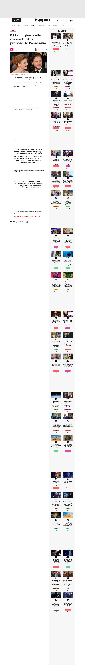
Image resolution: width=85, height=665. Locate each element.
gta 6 (68, 49)
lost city (67, 566)
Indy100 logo (42, 20)
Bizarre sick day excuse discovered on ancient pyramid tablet (56, 446)
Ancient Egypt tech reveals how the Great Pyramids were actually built (68, 523)
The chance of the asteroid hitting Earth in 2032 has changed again (67, 503)
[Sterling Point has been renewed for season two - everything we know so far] (56, 634)
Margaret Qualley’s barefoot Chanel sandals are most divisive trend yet (56, 81)
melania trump (56, 166)
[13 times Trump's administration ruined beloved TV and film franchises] (68, 416)
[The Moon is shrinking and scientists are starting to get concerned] (56, 395)
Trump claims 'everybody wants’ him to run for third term (67, 603)
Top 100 (13, 25)
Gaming (26, 25)
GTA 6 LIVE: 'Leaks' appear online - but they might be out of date (68, 44)
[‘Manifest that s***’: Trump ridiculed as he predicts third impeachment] (56, 94)
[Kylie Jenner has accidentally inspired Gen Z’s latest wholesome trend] (68, 356)
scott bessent (56, 185)
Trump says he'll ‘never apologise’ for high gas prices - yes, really (68, 343)
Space (68, 508)
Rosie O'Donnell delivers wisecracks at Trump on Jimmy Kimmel (68, 404)
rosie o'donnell (68, 409)
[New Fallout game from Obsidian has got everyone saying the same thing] (68, 574)
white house (68, 430)
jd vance (56, 328)
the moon (56, 409)
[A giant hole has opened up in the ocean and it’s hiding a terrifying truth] (68, 254)
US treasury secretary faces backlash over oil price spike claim (56, 182)
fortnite (67, 648)
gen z (56, 289)
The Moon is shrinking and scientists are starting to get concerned (56, 404)
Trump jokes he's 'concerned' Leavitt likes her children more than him (68, 102)
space (56, 528)
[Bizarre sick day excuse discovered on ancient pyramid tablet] (56, 437)
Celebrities (55, 25)
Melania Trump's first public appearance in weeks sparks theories (56, 162)
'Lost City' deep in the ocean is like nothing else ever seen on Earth (68, 561)
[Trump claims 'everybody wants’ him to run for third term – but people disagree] (68, 595)
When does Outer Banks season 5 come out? (68, 445)
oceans (67, 268)
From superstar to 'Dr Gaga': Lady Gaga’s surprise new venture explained (67, 82)
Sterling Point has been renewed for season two (56, 641)
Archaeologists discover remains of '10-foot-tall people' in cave (56, 262)
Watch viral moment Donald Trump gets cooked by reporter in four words (68, 240)
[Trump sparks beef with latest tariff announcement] (56, 356)
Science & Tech (40, 25)
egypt (68, 528)
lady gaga (68, 86)
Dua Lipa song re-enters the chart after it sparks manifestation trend (67, 162)
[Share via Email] (46, 49)
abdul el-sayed (56, 49)
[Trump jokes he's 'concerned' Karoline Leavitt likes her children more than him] (68, 94)
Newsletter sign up (63, 20)
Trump (32, 25)
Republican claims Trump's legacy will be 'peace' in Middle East (68, 182)
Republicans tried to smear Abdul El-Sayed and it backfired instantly (56, 44)
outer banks (68, 450)
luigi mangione (56, 588)
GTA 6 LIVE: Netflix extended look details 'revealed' (67, 483)
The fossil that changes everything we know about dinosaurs (68, 202)
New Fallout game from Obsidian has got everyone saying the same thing (68, 583)
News (19, 25)
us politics (68, 246)
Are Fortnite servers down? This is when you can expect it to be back (68, 643)
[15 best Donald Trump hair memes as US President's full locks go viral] (56, 495)
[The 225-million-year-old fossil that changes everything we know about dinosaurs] (68, 193)
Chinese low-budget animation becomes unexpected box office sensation (67, 284)
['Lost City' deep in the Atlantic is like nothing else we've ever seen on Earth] (68, 552)
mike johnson (56, 566)
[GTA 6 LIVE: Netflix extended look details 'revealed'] (68, 475)
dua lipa (67, 166)
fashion (56, 86)
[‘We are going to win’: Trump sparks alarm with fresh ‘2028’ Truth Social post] (56, 475)
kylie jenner (68, 370)
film (68, 289)
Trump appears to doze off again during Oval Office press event (67, 123)
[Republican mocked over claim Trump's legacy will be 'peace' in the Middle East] (68, 173)
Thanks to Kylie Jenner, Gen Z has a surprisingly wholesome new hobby (68, 365)
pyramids (56, 450)
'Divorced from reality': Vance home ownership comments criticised (56, 323)
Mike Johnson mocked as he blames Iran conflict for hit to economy (56, 562)
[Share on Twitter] (44, 49)
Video (62, 25)
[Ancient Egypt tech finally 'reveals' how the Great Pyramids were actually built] (68, 515)
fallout (68, 588)
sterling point (56, 648)
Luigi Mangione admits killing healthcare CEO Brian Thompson (56, 582)
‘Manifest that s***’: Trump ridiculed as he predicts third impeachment (56, 103)
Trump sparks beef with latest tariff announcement (56, 364)
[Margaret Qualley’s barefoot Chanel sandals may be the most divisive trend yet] (56, 73)
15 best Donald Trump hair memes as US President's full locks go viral (56, 503)
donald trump (67, 107)
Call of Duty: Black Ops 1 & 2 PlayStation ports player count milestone (56, 604)
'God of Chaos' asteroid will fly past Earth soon (56, 523)
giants (56, 268)
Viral (48, 25)
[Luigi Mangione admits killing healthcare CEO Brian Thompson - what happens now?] (56, 574)
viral (56, 508)
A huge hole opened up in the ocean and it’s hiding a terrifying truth (67, 263)
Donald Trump (56, 107)
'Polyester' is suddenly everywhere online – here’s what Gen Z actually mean (56, 284)
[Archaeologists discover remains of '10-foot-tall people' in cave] (56, 254)
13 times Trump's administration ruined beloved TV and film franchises (68, 424)
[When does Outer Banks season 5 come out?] (68, 437)
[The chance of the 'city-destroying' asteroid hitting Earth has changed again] (68, 495)
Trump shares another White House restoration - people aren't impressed (56, 425)
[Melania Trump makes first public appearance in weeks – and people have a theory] (56, 153)
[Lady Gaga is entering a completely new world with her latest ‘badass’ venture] (68, 73)
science (67, 206)
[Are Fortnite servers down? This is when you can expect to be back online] (68, 634)
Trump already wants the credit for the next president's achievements (56, 124)
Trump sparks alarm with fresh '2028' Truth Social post (56, 483)
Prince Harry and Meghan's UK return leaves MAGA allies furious (56, 201)
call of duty (56, 609)
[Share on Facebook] (42, 49)
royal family (56, 206)
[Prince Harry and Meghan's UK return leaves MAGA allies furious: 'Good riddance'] (56, 193)
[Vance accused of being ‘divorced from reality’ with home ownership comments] (56, 313)
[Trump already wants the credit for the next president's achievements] (56, 115)
